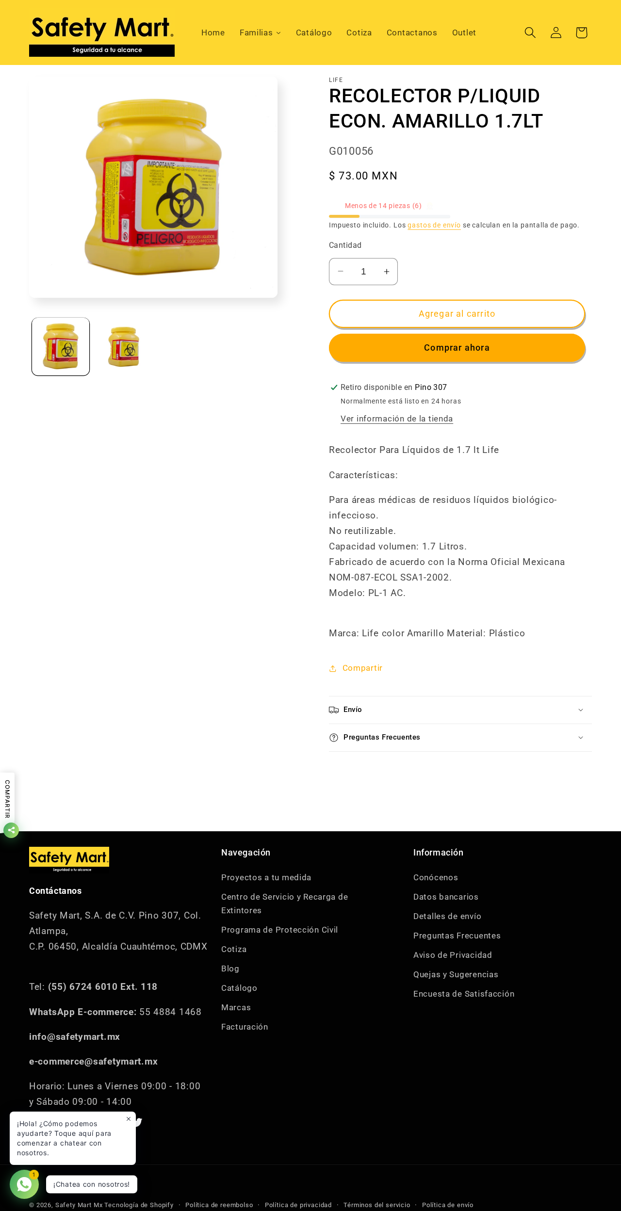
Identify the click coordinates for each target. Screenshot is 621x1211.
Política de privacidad (298, 1205)
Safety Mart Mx (79, 1205)
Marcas (236, 1007)
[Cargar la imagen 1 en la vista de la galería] (60, 346)
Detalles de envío (447, 916)
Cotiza (233, 949)
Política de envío (448, 1205)
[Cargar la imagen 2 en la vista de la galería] (123, 346)
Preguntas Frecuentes (457, 935)
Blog (230, 968)
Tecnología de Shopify (139, 1205)
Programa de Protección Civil (279, 930)
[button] (530, 33)
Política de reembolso (219, 1205)
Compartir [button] (363, 668)
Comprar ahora (457, 347)
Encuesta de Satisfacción (463, 994)
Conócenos (435, 877)
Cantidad (345, 245)
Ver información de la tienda (397, 418)
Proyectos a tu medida (266, 877)
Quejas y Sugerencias (455, 974)
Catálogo (239, 988)
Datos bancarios (446, 897)
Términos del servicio (376, 1205)
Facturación (244, 1027)
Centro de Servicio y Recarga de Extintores (284, 903)
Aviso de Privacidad (452, 955)
